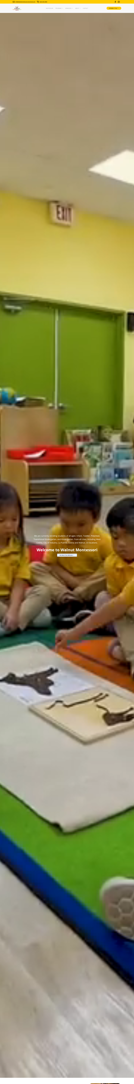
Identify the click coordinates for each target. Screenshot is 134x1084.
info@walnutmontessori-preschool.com (25, 1)
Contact (85, 8)
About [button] (77, 8)
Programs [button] (58, 8)
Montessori (49, 8)
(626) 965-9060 (43, 1)
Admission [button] (68, 8)
